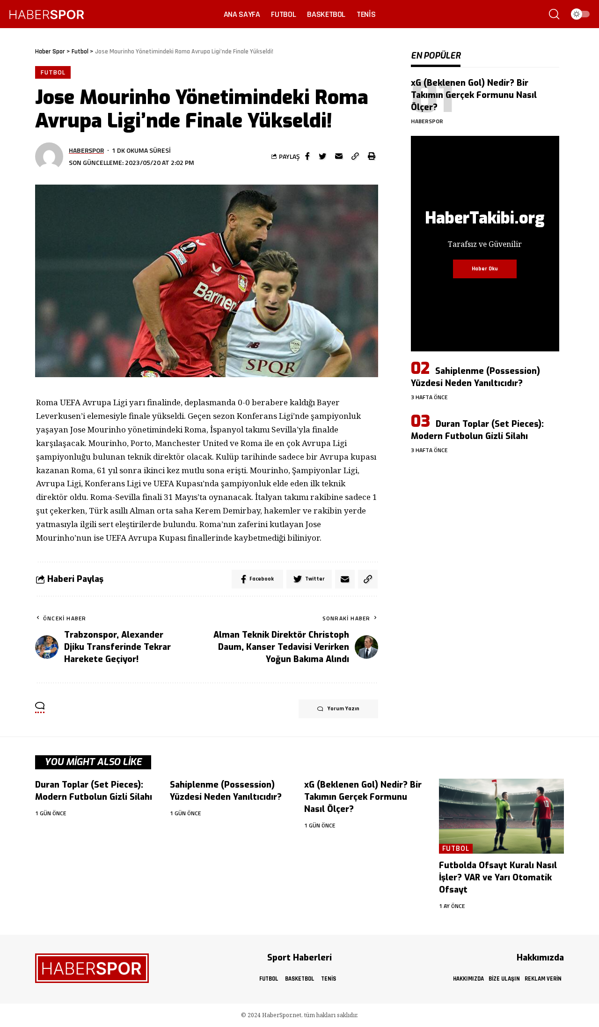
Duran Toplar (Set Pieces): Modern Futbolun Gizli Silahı (477, 430)
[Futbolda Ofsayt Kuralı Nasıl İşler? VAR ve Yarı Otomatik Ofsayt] (501, 816)
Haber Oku (485, 268)
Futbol (53, 72)
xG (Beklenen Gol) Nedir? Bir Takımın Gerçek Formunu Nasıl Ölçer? (474, 95)
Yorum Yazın (343, 708)
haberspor (86, 150)
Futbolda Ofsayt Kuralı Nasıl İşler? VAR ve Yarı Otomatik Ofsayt (498, 877)
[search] (554, 14)
